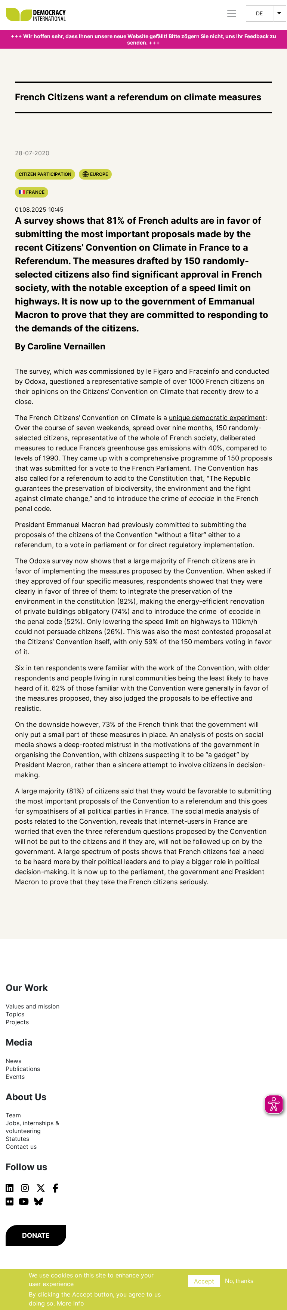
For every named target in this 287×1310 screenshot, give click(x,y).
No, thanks (239, 1281)
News (13, 1061)
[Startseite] (39, 7)
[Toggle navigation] (232, 14)
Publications (23, 1068)
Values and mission (32, 1006)
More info (70, 1303)
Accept (204, 1281)
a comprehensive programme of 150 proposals (198, 458)
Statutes (17, 1138)
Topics (15, 1014)
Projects (17, 1022)
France (35, 192)
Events (15, 1076)
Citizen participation (45, 174)
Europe (99, 174)
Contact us (21, 1146)
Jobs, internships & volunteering (32, 1127)
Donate (36, 1235)
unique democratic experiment (217, 418)
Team (13, 1115)
